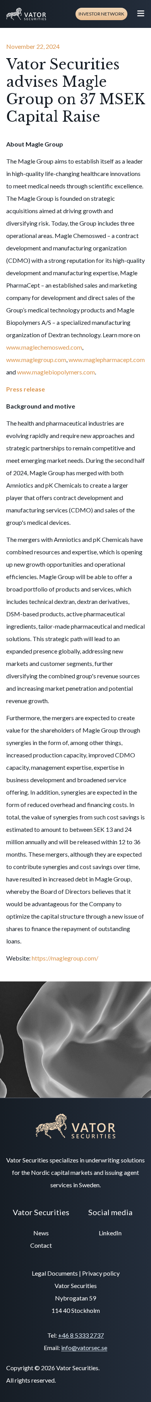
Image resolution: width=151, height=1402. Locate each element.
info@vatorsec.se (84, 1347)
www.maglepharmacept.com (107, 359)
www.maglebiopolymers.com (56, 372)
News (41, 1232)
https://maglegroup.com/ (65, 958)
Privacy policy (101, 1273)
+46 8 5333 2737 (81, 1335)
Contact (41, 1245)
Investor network (101, 14)
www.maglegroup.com (36, 359)
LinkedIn (110, 1232)
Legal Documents (55, 1273)
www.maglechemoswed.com (44, 347)
